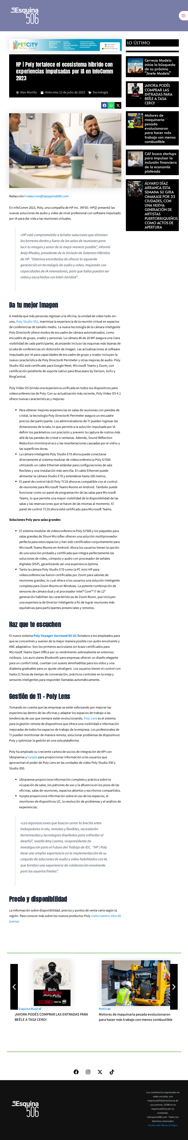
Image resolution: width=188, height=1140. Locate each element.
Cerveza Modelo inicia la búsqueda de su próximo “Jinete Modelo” (160, 67)
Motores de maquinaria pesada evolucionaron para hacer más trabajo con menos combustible (160, 128)
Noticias (105, 1008)
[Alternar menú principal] (183, 15)
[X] (99, 1071)
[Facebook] (76, 1071)
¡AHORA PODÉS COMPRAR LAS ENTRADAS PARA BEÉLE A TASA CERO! (158, 94)
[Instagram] (88, 1071)
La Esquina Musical (28, 1008)
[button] (104, 105)
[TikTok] (111, 1071)
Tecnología (100, 92)
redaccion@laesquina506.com (47, 196)
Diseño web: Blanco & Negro (163, 1125)
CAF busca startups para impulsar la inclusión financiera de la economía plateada (161, 162)
